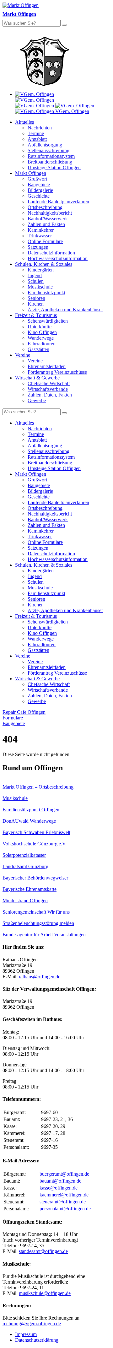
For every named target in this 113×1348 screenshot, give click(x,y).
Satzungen (38, 247)
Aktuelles (24, 122)
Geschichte (39, 196)
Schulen (36, 281)
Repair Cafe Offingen (24, 712)
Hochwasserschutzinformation (58, 258)
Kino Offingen (42, 332)
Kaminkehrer (41, 230)
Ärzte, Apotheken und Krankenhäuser (65, 309)
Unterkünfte (39, 326)
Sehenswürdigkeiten (48, 321)
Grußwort (37, 179)
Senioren (36, 298)
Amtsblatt (37, 139)
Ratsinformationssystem (51, 156)
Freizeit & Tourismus (36, 315)
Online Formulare (45, 241)
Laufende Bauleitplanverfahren (58, 201)
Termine (36, 133)
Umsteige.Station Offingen (54, 167)
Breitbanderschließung (50, 161)
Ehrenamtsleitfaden (47, 366)
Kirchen (36, 304)
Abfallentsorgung (45, 144)
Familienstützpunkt (46, 292)
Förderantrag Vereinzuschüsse (57, 372)
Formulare (13, 717)
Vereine (22, 355)
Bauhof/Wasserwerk (48, 218)
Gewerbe (37, 400)
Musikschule (40, 286)
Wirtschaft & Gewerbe (37, 377)
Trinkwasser (40, 235)
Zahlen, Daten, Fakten (50, 394)
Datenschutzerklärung (36, 1340)
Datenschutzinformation (51, 252)
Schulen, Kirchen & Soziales (43, 264)
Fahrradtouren (42, 343)
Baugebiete (39, 184)
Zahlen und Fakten (46, 224)
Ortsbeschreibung (45, 207)
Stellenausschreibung (48, 150)
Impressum (26, 1334)
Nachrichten (40, 127)
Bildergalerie (40, 190)
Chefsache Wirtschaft (49, 383)
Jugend (35, 275)
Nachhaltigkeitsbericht (50, 213)
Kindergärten (41, 269)
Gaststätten (38, 349)
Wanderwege (41, 338)
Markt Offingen (30, 173)
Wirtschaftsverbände (48, 389)
